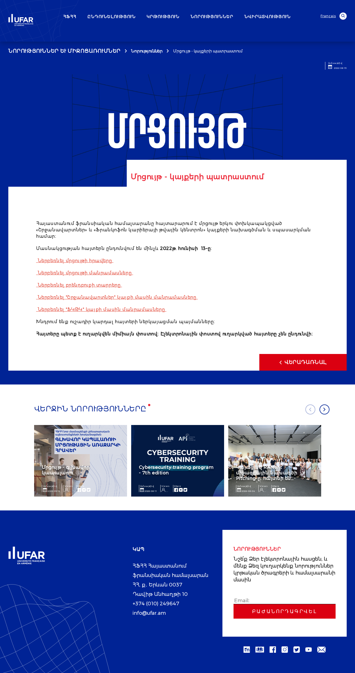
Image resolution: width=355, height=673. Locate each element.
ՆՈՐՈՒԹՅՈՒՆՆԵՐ (212, 16)
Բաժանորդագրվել (284, 611)
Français (328, 16)
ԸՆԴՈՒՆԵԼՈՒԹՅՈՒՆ (111, 16)
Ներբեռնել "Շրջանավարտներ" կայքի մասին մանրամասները (117, 297)
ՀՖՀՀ (69, 16)
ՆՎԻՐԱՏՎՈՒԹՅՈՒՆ (267, 16)
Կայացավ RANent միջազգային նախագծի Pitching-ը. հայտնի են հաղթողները (266, 476)
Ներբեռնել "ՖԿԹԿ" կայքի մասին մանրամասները (101, 309)
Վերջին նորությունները (90, 409)
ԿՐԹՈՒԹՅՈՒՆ (163, 16)
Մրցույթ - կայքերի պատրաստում (207, 51)
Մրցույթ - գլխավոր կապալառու (66, 470)
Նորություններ (147, 51)
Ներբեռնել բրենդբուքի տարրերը (79, 285)
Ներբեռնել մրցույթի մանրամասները (85, 272)
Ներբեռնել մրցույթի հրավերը (75, 260)
